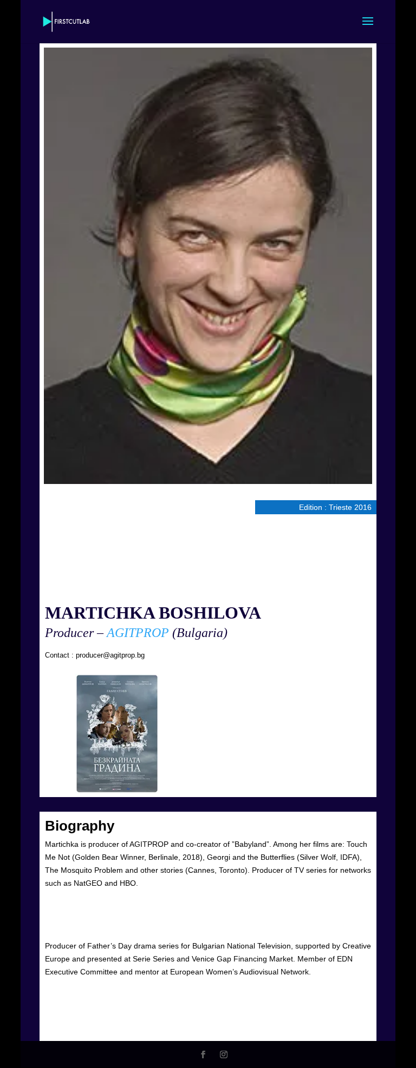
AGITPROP (138, 633)
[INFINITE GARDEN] (117, 734)
